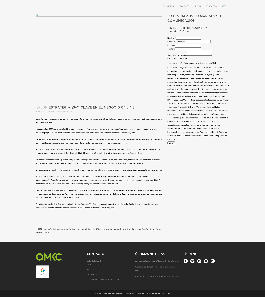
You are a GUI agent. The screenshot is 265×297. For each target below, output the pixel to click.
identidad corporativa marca (106, 229)
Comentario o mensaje (177, 55)
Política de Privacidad (137, 293)
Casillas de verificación (177, 58)
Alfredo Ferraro (66, 111)
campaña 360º (50, 229)
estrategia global (82, 229)
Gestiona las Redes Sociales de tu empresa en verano (155, 268)
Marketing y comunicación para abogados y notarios (157, 276)
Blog (55, 111)
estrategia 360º (65, 229)
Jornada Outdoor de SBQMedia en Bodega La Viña (157, 261)
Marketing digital (128, 229)
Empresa (171, 45)
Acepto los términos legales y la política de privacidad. (193, 63)
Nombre (171, 38)
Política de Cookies (163, 293)
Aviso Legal (151, 293)
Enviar (171, 143)
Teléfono (171, 49)
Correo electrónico (176, 41)
